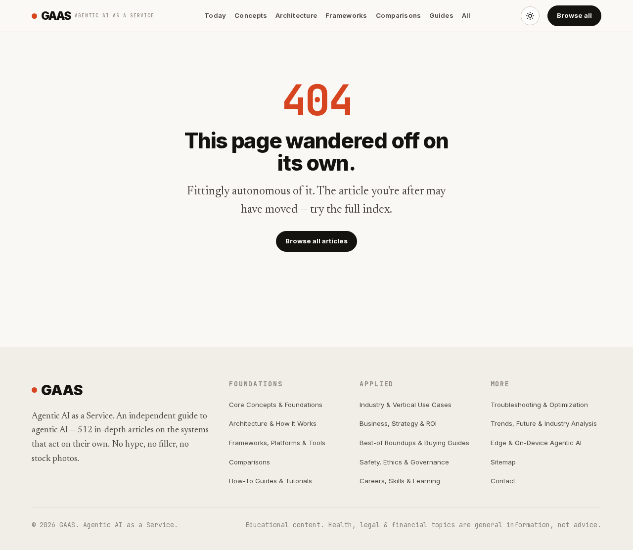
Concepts (250, 15)
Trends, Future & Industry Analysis (544, 423)
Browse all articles (316, 241)
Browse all (574, 15)
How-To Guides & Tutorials (270, 481)
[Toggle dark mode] (530, 15)
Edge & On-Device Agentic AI (536, 443)
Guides (441, 15)
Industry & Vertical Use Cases (406, 405)
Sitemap (503, 462)
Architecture (296, 15)
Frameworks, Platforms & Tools (277, 443)
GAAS (97, 15)
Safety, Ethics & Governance (404, 462)
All (466, 15)
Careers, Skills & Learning (400, 481)
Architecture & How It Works (272, 423)
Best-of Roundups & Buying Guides (414, 443)
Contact (503, 481)
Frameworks (346, 15)
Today (215, 15)
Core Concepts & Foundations (275, 405)
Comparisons (398, 15)
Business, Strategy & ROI (398, 423)
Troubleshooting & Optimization (539, 405)
